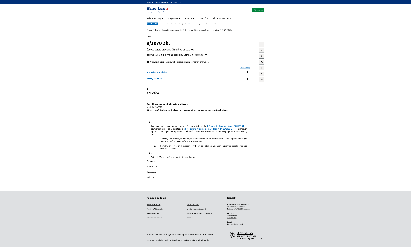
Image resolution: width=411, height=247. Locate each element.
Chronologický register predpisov (197, 30)
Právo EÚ (202, 18)
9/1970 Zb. (228, 30)
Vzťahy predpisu (154, 78)
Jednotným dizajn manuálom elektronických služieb (187, 240)
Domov (149, 30)
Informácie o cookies (154, 218)
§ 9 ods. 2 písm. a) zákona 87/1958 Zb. (226, 126)
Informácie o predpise (157, 72)
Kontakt (190, 218)
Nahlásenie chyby (153, 213)
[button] (261, 44)
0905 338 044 (231, 217)
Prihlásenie (258, 10)
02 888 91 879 (232, 215)
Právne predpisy (154, 18)
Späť (149, 36)
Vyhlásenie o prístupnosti (196, 209)
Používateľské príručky (155, 209)
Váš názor (191, 24)
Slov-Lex (176, 2)
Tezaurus (188, 18)
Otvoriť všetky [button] (245, 68)
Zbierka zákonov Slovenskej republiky (168, 30)
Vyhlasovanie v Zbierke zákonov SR (199, 213)
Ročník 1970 (216, 30)
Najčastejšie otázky (154, 204)
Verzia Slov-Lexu (193, 204)
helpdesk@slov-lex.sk (235, 224)
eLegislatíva (173, 18)
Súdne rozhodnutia (221, 18)
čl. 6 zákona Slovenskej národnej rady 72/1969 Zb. (209, 129)
